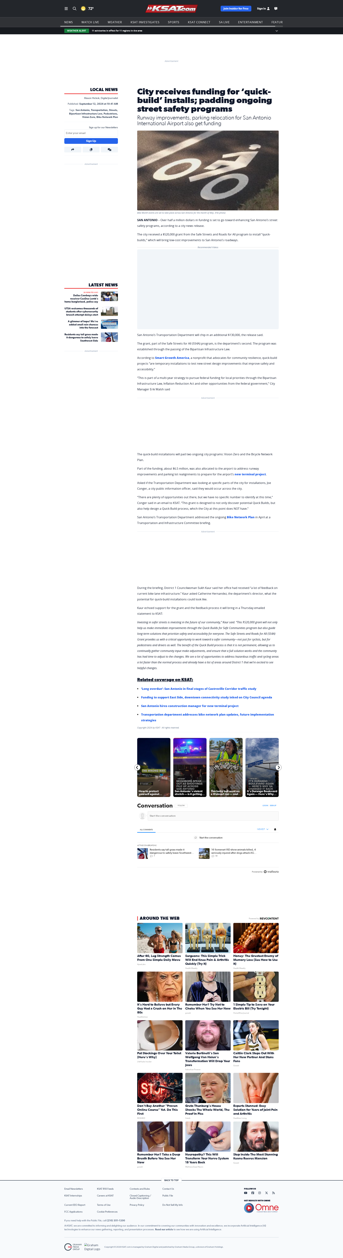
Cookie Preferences (107, 1212)
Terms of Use (103, 1205)
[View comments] (109, 149)
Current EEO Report (74, 1205)
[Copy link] (91, 149)
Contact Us (168, 1189)
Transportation (99, 110)
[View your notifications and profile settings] (275, 829)
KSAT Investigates (145, 22)
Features (279, 22)
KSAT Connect (199, 22)
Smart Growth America (172, 358)
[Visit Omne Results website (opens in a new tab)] (261, 1208)
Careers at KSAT (105, 1195)
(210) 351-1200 (116, 1220)
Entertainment (250, 22)
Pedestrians (110, 114)
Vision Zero (88, 117)
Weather (115, 22)
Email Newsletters (73, 1189)
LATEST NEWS (103, 285)
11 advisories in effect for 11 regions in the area (117, 30)
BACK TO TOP (171, 1180)
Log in (265, 805)
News (68, 22)
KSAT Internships (73, 1195)
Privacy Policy (137, 1205)
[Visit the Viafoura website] (271, 871)
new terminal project (250, 474)
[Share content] (72, 149)
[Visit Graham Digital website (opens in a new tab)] (92, 1247)
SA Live (224, 22)
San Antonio (83, 110)
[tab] (146, 829)
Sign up (273, 805)
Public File (167, 1195)
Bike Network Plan (107, 117)
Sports (173, 22)
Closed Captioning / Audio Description (140, 1197)
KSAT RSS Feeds (105, 1189)
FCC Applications (73, 1212)
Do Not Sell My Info (172, 1205)
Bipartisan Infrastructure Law (85, 114)
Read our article (164, 1229)
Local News (104, 90)
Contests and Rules (140, 1189)
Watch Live (90, 22)
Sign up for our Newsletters (103, 127)
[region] (208, 839)
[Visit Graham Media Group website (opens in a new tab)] (72, 1247)
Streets (113, 110)
